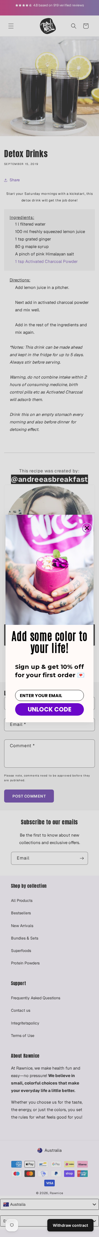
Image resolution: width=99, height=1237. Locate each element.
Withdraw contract (70, 1225)
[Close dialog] (86, 528)
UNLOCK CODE (50, 709)
